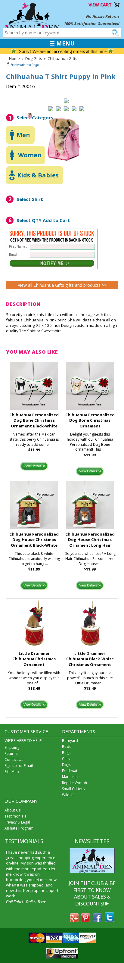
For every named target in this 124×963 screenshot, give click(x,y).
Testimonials (15, 816)
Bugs (66, 752)
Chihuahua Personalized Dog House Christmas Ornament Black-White (34, 539)
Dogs (66, 764)
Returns (11, 753)
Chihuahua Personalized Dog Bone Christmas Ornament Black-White (34, 420)
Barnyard (70, 740)
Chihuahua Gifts (62, 58)
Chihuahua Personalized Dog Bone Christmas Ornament (90, 420)
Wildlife (68, 794)
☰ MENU (62, 43)
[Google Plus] (74, 920)
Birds (66, 746)
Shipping (12, 747)
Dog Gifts (33, 58)
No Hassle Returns (102, 16)
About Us (12, 810)
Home (14, 58)
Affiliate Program (19, 828)
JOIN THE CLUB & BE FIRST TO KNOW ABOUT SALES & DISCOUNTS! (92, 893)
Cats (66, 758)
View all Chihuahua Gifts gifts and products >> (62, 285)
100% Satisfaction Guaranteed (91, 23)
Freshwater (71, 770)
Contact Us (14, 759)
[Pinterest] (85, 920)
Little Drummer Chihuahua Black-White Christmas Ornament (90, 659)
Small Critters (73, 788)
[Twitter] (109, 920)
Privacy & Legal (17, 822)
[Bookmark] (23, 65)
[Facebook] (97, 920)
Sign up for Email (19, 765)
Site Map (12, 771)
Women (30, 155)
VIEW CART (100, 5)
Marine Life (71, 776)
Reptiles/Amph (74, 782)
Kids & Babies (38, 175)
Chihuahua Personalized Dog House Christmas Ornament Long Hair (90, 539)
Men (23, 135)
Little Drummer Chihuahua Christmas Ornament (34, 659)
